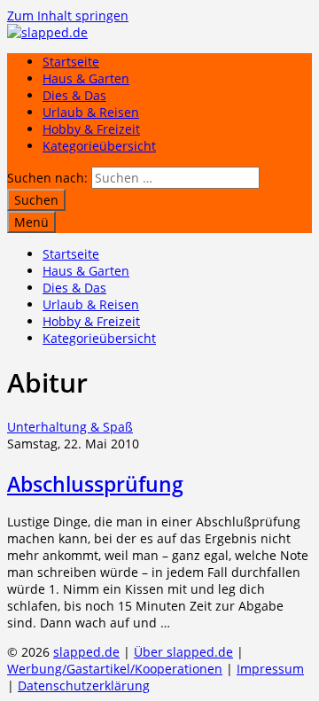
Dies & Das (74, 95)
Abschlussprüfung (95, 484)
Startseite (71, 61)
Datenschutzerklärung (84, 685)
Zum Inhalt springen (67, 15)
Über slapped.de (183, 651)
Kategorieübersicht (99, 145)
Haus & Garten (86, 78)
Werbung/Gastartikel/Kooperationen (114, 668)
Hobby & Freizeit (91, 129)
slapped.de (86, 651)
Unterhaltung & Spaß (70, 426)
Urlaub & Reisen (91, 112)
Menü (31, 222)
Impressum (270, 668)
